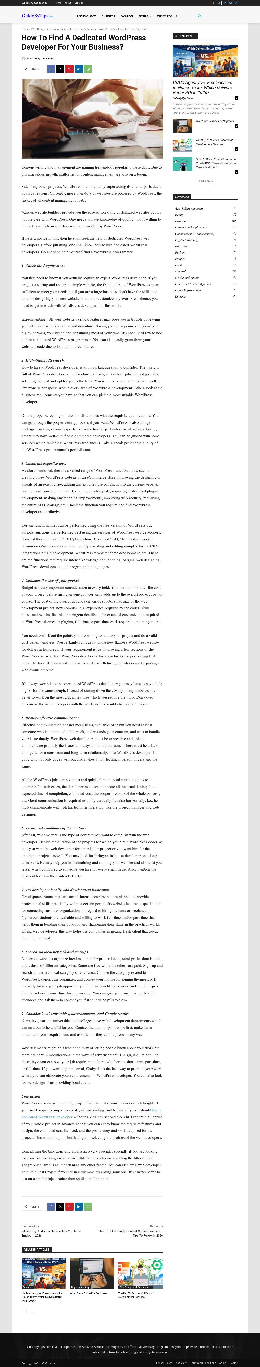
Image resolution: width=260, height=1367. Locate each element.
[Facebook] (213, 3)
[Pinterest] (225, 3)
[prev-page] (24, 1310)
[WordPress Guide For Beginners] (92, 1273)
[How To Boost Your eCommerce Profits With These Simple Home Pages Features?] (182, 164)
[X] (60, 69)
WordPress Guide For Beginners (88, 1293)
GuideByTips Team (41, 58)
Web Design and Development (48, 29)
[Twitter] (219, 3)
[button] (200, 16)
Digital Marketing (80, 1287)
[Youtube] (230, 3)
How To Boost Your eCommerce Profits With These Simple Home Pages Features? (216, 163)
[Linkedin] (79, 69)
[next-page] (30, 1310)
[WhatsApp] (88, 69)
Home (25, 29)
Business (27, 1287)
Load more (204, 181)
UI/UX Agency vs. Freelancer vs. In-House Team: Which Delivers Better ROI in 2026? (42, 1297)
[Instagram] (236, 3)
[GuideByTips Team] (24, 59)
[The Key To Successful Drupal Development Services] (140, 1273)
